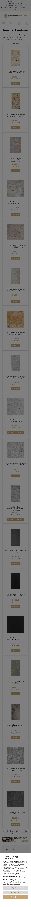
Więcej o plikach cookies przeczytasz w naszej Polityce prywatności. (14, 883)
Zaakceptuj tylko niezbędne (15, 888)
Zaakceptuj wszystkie (15, 897)
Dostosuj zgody (15, 892)
